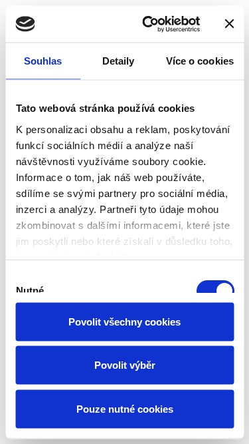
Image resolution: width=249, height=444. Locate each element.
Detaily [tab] (118, 61)
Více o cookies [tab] (200, 61)
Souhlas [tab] (43, 61)
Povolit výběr (124, 365)
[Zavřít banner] (229, 24)
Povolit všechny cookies (124, 321)
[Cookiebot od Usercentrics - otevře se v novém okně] (148, 24)
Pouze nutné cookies (124, 408)
